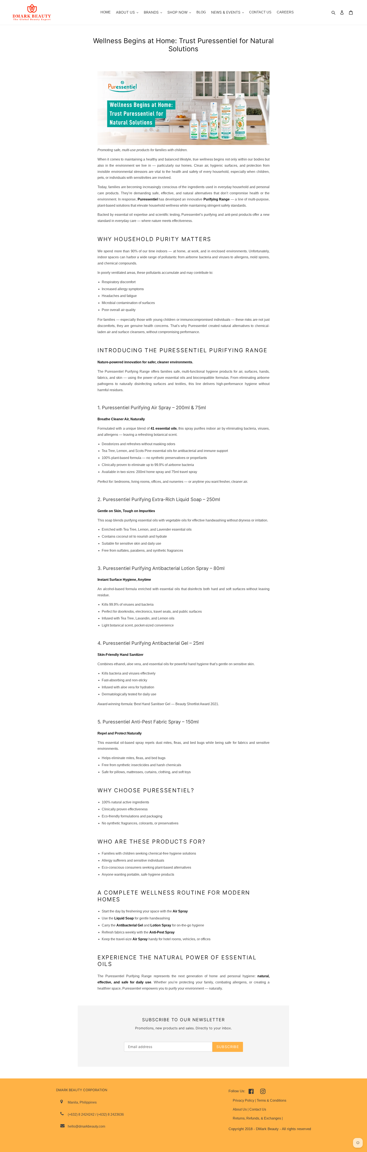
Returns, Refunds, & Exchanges (257, 1118)
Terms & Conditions (271, 1100)
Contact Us (257, 1109)
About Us (240, 1109)
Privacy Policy (244, 1100)
